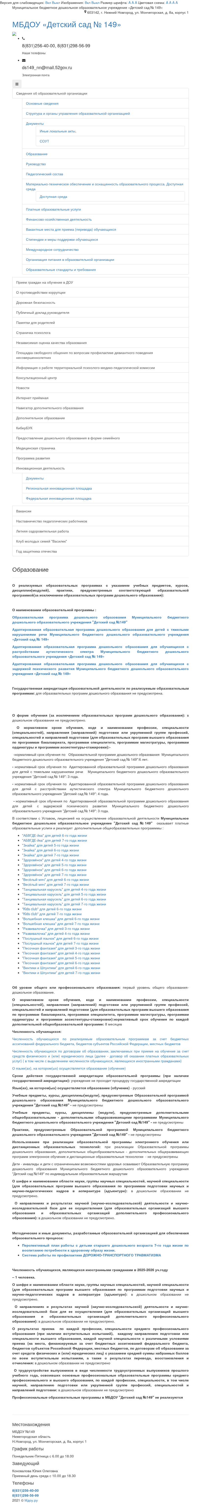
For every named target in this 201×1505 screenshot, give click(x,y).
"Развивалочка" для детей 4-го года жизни (56, 933)
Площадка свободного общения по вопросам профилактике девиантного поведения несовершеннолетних (84, 355)
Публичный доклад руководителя (42, 312)
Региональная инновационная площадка (59, 488)
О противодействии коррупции (40, 292)
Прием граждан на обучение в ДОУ (44, 282)
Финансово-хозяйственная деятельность (59, 219)
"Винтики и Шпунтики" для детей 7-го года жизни (61, 972)
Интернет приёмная (32, 397)
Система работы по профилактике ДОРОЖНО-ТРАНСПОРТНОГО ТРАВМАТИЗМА (91, 1254)
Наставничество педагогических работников (51, 521)
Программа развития (33, 457)
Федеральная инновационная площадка (58, 498)
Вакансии (23, 510)
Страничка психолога (33, 332)
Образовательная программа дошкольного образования (100, 619)
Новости (22, 387)
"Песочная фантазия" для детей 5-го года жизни (61, 957)
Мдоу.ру (31, 1500)
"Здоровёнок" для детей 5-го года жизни (54, 864)
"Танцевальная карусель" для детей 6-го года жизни (64, 899)
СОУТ (44, 141)
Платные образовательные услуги (53, 209)
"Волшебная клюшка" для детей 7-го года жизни (61, 923)
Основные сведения (42, 103)
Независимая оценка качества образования (51, 342)
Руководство (36, 163)
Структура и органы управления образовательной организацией (78, 113)
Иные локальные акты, (58, 130)
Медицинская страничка (35, 447)
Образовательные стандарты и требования (61, 269)
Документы (35, 123)
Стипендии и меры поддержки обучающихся (62, 239)
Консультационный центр (36, 377)
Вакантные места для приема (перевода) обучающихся (71, 229)
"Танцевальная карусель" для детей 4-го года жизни (64, 889)
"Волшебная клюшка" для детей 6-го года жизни (61, 918)
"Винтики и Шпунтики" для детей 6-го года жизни (61, 967)
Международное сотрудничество (52, 249)
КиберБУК (24, 427)
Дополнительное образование (40, 417)
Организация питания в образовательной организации (70, 259)
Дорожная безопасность (35, 302)
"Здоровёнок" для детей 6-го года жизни (54, 869)
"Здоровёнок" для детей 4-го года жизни (55, 859)
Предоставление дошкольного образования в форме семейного (68, 437)
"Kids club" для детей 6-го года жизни (52, 908)
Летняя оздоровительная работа (42, 531)
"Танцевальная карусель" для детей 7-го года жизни (64, 903)
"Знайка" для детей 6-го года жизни (50, 849)
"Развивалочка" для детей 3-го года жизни (56, 928)
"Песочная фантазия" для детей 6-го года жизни (61, 962)
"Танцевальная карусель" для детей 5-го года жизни (64, 894)
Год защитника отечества (36, 551)
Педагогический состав (44, 173)
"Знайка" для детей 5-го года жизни (50, 845)
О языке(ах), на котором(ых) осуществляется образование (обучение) (69, 1068)
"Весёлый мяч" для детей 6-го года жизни (55, 879)
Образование (37, 153)
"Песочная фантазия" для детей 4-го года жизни (61, 952)
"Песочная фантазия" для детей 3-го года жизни (61, 948)
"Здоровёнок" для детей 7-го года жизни (54, 874)
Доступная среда (53, 196)
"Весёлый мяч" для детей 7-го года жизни (55, 884)
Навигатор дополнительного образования (50, 407)
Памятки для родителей (35, 322)
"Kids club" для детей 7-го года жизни (52, 913)
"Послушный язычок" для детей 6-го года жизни (60, 938)
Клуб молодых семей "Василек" (41, 541)
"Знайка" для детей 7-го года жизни (50, 854)
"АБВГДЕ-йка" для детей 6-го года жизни (54, 835)
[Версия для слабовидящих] (14, 33)
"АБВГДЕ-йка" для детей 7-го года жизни (54, 840)
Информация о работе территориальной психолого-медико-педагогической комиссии (85, 367)
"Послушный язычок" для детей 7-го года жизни (60, 943)
